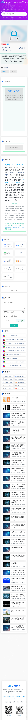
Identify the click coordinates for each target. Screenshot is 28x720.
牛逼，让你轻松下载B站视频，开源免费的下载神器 (18, 525)
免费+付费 (3, 44)
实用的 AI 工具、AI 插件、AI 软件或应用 (18, 430)
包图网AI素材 (14, 398)
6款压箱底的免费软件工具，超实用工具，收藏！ (17, 469)
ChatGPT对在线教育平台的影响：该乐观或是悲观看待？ (18, 627)
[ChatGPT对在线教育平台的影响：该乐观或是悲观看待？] (6, 628)
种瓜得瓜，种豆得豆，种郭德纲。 (17, 2)
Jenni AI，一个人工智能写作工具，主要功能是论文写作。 (18, 485)
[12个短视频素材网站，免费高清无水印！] (6, 455)
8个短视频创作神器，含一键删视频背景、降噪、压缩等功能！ (18, 461)
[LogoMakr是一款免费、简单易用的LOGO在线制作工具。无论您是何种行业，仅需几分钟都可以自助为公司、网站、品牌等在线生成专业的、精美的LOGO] (6, 478)
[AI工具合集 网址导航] (6, 2)
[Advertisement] (14, 115)
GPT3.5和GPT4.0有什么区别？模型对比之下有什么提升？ (17, 587)
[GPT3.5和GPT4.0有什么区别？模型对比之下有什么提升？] (6, 588)
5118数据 (11, 172)
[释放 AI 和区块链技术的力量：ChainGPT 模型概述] (6, 557)
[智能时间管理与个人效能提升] (6, 580)
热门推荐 (6, 68)
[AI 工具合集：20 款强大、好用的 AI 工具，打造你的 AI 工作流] (6, 572)
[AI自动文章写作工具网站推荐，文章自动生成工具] (6, 518)
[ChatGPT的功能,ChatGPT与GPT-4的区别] (6, 604)
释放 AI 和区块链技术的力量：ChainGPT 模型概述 (18, 556)
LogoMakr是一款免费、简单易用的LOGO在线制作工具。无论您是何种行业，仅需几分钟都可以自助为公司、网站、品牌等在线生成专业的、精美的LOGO (18, 477)
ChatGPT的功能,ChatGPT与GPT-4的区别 (18, 603)
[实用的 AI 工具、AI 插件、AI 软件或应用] (6, 431)
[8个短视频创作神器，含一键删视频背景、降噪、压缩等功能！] (6, 462)
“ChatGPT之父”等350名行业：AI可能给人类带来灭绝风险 (17, 619)
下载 (10, 715)
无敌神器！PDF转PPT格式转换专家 (17, 501)
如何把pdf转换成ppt (16, 547)
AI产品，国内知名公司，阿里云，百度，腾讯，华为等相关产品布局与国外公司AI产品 (17, 595)
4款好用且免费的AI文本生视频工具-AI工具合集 (18, 414)
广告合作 (17, 696)
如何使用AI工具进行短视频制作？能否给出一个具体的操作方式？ (17, 493)
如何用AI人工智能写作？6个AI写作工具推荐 (18, 445)
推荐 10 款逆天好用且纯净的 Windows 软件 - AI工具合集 (18, 509)
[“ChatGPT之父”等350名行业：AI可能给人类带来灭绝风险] (6, 620)
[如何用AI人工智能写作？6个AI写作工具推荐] (6, 447)
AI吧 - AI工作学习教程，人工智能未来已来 (18, 406)
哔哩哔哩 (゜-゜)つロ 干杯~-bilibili (14, 49)
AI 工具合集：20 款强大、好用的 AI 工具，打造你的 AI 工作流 (18, 571)
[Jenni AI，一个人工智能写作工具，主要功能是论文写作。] (6, 486)
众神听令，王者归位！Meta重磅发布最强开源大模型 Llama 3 (18, 438)
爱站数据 (18, 172)
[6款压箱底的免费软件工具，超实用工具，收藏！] (6, 470)
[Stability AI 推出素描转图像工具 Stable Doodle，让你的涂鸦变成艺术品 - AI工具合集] (6, 541)
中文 (8, 44)
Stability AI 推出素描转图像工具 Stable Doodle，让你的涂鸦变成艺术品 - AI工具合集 (18, 540)
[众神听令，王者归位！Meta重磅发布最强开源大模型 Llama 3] (6, 439)
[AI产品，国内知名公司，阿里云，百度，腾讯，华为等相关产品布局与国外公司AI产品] (6, 596)
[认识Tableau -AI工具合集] (6, 533)
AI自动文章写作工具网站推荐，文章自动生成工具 (17, 517)
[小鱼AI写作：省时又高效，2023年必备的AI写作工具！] (6, 423)
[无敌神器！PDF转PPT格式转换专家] (6, 502)
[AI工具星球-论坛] (14, 686)
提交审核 (14, 325)
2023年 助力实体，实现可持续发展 (18, 611)
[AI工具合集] (6, 564)
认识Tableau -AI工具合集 (18, 532)
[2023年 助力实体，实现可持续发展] (6, 612)
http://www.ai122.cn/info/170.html (14, 227)
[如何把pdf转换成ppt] (6, 549)
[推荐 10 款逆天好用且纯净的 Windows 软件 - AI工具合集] (6, 510)
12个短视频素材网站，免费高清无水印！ (17, 453)
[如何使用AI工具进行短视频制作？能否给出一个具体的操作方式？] (6, 494)
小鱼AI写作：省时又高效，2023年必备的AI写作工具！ (18, 422)
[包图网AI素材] (6, 399)
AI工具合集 (14, 563)
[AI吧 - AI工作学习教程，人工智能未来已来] (6, 407)
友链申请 (5, 696)
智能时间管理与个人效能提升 (17, 579)
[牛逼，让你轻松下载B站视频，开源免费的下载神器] (6, 526)
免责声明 (11, 696)
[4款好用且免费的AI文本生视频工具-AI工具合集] (6, 415)
